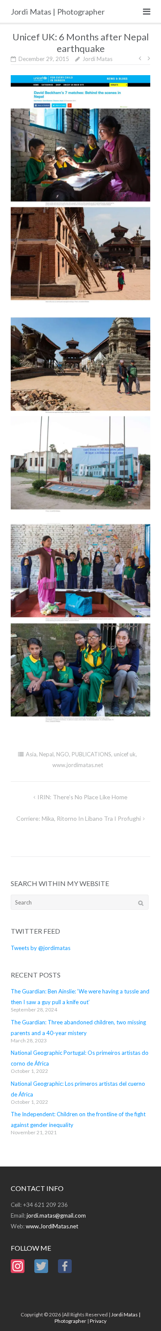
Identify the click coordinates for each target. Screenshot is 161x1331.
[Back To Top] (139, 1310)
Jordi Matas (97, 58)
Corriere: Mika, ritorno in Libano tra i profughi (78, 818)
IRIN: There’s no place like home (82, 797)
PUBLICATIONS (91, 754)
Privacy (98, 1321)
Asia (31, 754)
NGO (62, 754)
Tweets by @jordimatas (40, 947)
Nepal (46, 754)
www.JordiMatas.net (52, 1226)
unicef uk (125, 754)
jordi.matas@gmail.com (56, 1215)
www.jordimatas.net (77, 764)
